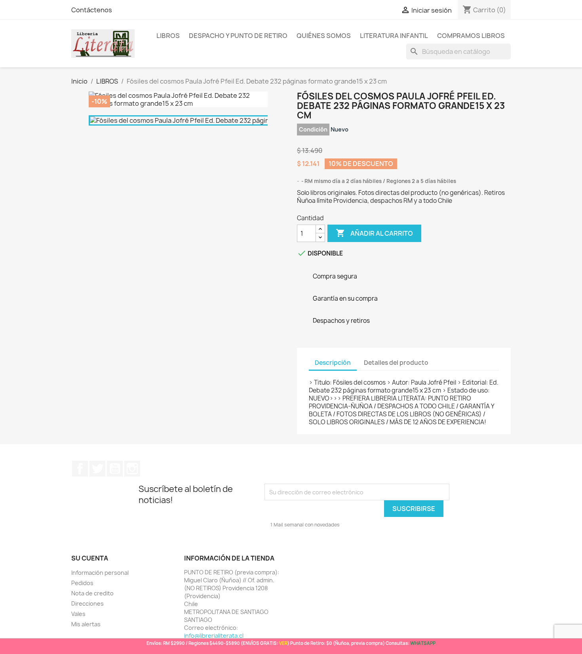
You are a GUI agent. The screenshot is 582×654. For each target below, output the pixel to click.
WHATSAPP (423, 643)
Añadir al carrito (374, 233)
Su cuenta (89, 558)
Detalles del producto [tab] (396, 362)
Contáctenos (91, 10)
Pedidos (82, 583)
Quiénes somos (324, 35)
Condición (313, 129)
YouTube (115, 469)
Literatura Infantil (394, 35)
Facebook (80, 469)
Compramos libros (471, 35)
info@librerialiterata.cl (213, 635)
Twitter (97, 469)
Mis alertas (86, 624)
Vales (78, 614)
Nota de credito (92, 593)
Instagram (132, 469)
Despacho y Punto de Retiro (238, 35)
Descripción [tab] (333, 362)
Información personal (100, 572)
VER (283, 643)
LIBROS (168, 35)
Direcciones (87, 603)
